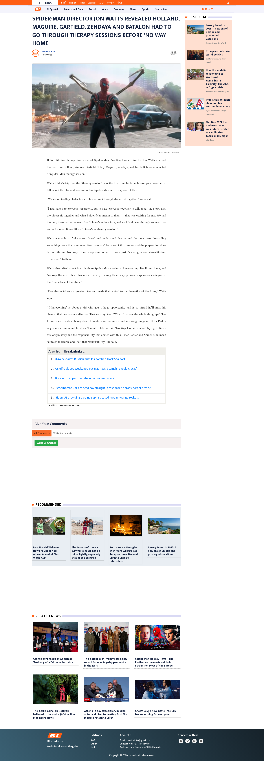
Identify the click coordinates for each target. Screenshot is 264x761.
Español (91, 3)
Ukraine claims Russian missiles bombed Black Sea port (90, 359)
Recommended (48, 505)
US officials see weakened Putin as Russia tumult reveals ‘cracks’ (96, 368)
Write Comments (62, 433)
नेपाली (63, 3)
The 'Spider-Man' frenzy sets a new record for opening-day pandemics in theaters (105, 662)
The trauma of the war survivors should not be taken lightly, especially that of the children (86, 552)
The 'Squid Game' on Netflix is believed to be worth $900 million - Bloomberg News (54, 714)
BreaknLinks (48, 51)
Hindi (82, 3)
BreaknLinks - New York (216, 43)
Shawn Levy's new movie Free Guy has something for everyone (155, 713)
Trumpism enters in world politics (218, 53)
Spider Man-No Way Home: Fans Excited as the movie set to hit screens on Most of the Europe (154, 662)
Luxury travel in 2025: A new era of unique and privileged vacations (162, 551)
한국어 (110, 3)
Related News (48, 616)
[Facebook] (181, 741)
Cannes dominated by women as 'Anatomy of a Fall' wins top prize (53, 660)
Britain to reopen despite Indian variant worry (84, 378)
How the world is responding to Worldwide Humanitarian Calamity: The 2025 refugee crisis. (217, 79)
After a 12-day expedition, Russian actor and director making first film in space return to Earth (105, 714)
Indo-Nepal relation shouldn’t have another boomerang (218, 103)
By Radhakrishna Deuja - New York (216, 112)
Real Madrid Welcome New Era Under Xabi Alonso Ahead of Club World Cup (46, 552)
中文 (119, 3)
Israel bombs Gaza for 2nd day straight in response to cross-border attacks (104, 388)
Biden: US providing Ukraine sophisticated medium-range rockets (97, 397)
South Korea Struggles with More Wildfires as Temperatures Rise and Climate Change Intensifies (124, 554)
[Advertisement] (109, 478)
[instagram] (194, 741)
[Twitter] (187, 741)
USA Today (210, 140)
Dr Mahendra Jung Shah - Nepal (216, 60)
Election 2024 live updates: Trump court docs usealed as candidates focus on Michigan (217, 129)
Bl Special (197, 17)
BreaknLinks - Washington (217, 91)
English (72, 3)
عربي (101, 3)
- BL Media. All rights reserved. (141, 755)
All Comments (42, 433)
